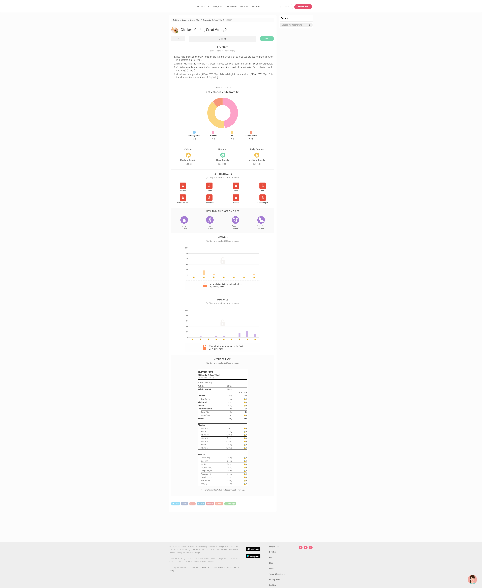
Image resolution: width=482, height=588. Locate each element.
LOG (266, 39)
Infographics (274, 546)
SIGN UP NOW (303, 7)
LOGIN (287, 7)
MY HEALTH (231, 6)
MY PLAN (244, 6)
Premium (273, 557)
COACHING (218, 6)
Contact (272, 568)
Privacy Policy (223, 567)
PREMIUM (256, 6)
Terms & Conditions (209, 567)
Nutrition (272, 552)
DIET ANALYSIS (202, 6)
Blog (271, 563)
